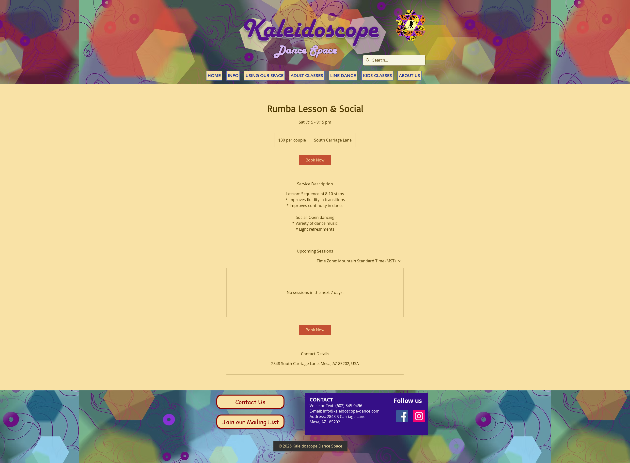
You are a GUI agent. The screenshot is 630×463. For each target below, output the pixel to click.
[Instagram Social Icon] (419, 416)
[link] (315, 160)
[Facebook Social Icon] (402, 416)
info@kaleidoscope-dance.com (351, 411)
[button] (233, 75)
